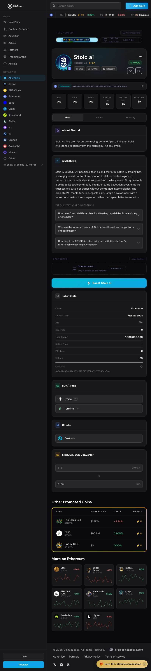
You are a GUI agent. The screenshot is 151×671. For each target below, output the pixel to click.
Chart (99, 117)
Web (81, 69)
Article (12, 42)
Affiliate (12, 63)
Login (23, 656)
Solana (12, 83)
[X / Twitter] (55, 665)
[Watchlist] (130, 71)
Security (130, 117)
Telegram (110, 69)
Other (11, 158)
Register (23, 664)
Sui (10, 133)
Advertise (13, 35)
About (67, 117)
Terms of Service (115, 656)
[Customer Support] (68, 665)
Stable (11, 121)
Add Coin (139, 5)
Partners (13, 49)
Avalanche (14, 145)
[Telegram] (61, 665)
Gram (11, 108)
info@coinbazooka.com (129, 649)
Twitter (94, 69)
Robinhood (14, 115)
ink (10, 127)
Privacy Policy (92, 656)
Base (11, 102)
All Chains (14, 77)
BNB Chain (14, 90)
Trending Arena (17, 56)
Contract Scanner (18, 29)
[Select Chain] (51, 15)
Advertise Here (133, 32)
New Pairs (14, 22)
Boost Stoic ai (101, 283)
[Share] (138, 71)
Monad (12, 152)
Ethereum (14, 96)
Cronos (12, 139)
